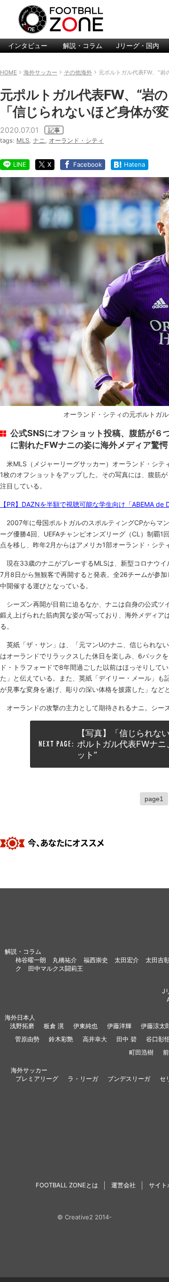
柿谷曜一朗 (30, 960)
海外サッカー (29, 1070)
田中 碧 (126, 1039)
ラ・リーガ (83, 1078)
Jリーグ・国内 (137, 45)
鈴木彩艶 (61, 1039)
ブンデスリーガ (129, 1078)
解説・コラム (82, 45)
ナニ (39, 140)
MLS (22, 140)
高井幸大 (95, 1039)
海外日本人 (20, 1017)
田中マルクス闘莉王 (55, 968)
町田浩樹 (141, 1052)
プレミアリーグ (36, 1078)
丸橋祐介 (65, 960)
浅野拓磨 (22, 1026)
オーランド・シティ (76, 140)
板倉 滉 (54, 1026)
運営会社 (123, 1185)
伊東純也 (85, 1026)
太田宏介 (127, 960)
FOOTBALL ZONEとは (67, 1185)
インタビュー (27, 45)
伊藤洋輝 (119, 1026)
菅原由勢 (27, 1039)
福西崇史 (96, 960)
